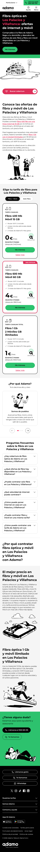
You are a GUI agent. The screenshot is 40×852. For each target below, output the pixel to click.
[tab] (12, 199)
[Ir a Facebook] (24, 791)
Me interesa (10, 49)
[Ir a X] (12, 791)
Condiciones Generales (10, 828)
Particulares (10, 3)
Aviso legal (28, 831)
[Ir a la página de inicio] (8, 8)
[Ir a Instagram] (16, 791)
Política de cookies (26, 834)
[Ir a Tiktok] (20, 791)
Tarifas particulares (27, 828)
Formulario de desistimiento (12, 831)
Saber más (20, 255)
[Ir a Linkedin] (28, 791)
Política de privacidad (10, 834)
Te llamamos (13, 737)
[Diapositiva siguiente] (27, 430)
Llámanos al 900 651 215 (18, 730)
